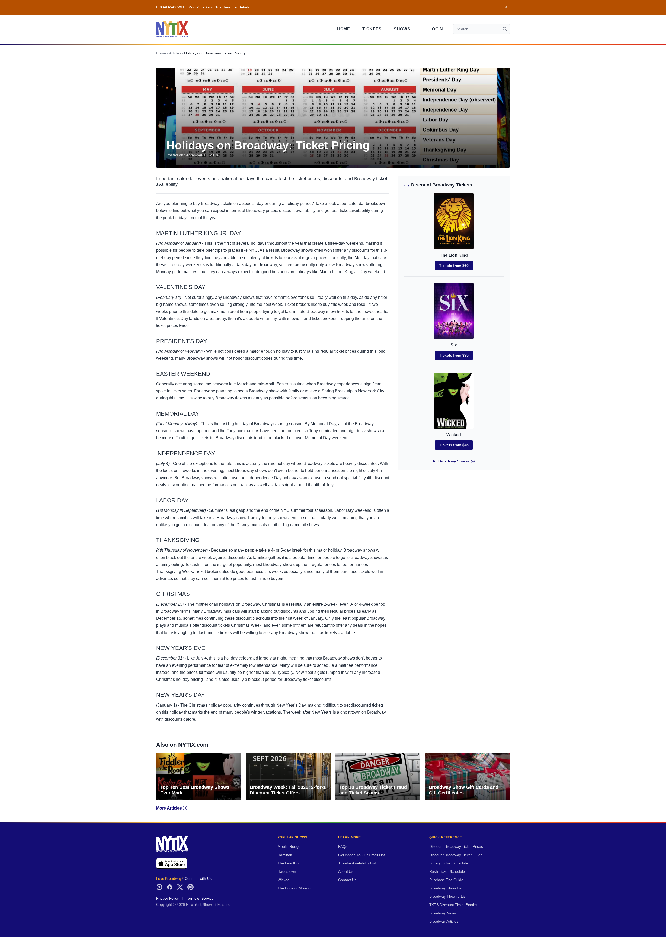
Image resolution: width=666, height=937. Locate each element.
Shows (402, 29)
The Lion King (454, 255)
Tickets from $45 (454, 445)
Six (454, 345)
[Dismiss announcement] (506, 7)
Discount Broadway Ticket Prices (456, 847)
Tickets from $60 (454, 265)
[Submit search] (505, 29)
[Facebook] (169, 887)
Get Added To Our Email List (361, 855)
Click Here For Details (231, 7)
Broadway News (442, 913)
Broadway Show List (446, 888)
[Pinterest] (190, 887)
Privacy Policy (167, 898)
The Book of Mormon (295, 888)
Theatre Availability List (357, 863)
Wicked (453, 434)
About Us (345, 872)
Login (436, 29)
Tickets (371, 29)
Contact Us (347, 880)
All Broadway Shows (451, 461)
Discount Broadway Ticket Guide (456, 855)
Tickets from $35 (454, 355)
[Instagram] (159, 887)
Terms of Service (200, 898)
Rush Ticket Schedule (447, 872)
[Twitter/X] (180, 887)
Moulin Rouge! (290, 847)
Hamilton (285, 855)
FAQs (342, 847)
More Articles (169, 808)
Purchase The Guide (446, 880)
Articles (175, 53)
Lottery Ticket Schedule (448, 863)
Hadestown (287, 872)
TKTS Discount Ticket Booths (453, 905)
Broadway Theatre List (447, 897)
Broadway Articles (443, 921)
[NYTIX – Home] (172, 29)
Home (343, 29)
